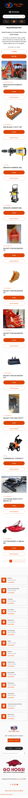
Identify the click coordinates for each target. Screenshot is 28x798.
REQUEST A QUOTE (14, 740)
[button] (6, 21)
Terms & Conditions (18, 790)
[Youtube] (17, 784)
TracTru (19, 779)
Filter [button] (15, 51)
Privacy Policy (8, 790)
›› (23, 561)
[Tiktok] (15, 784)
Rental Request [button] (14, 97)
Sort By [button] (14, 56)
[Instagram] (13, 784)
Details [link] (14, 91)
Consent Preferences (6, 794)
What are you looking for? (12, 16)
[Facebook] (11, 784)
